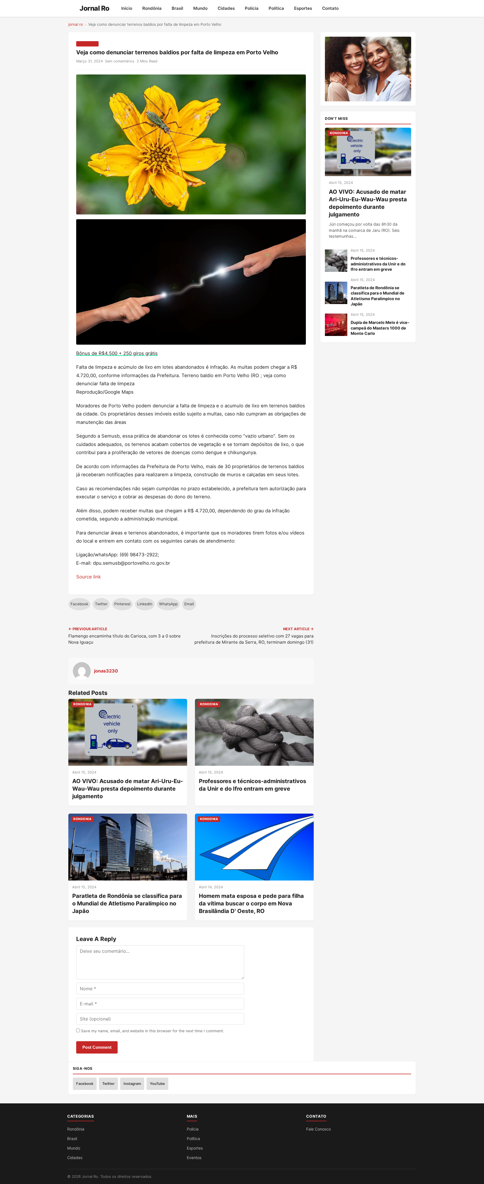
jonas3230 (106, 671)
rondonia (87, 44)
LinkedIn (144, 604)
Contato (330, 8)
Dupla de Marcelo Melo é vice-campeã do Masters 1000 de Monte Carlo (380, 328)
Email (189, 604)
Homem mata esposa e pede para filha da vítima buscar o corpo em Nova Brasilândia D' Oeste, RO (251, 903)
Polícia (252, 8)
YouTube (157, 1084)
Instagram (132, 1084)
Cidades (226, 8)
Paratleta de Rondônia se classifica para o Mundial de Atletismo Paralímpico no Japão (127, 903)
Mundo (200, 8)
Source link (88, 577)
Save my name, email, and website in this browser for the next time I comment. (152, 1031)
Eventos (194, 1157)
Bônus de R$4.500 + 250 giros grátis (117, 353)
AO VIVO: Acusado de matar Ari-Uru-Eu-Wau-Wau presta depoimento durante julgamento (127, 789)
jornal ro (75, 24)
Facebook (79, 604)
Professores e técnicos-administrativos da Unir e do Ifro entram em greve (378, 264)
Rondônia (152, 8)
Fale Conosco (318, 1129)
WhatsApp (168, 604)
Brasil (177, 8)
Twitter (101, 604)
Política (276, 8)
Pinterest (122, 604)
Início (126, 8)
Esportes (303, 8)
